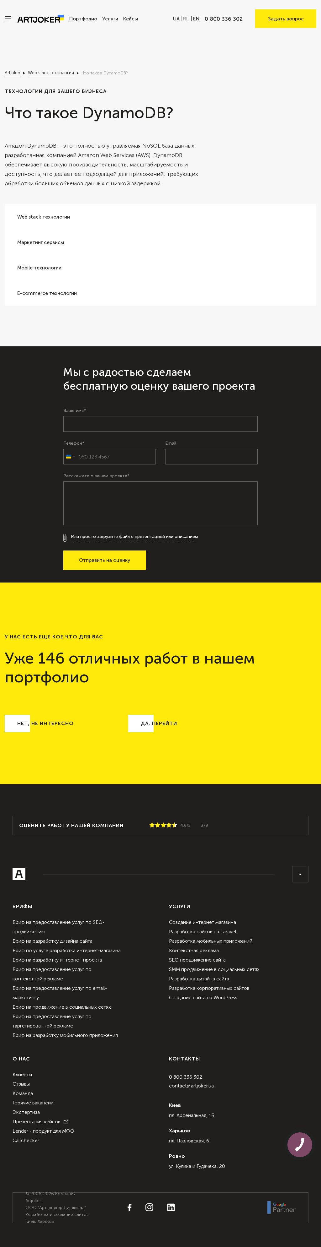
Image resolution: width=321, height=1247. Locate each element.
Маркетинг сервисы (40, 242)
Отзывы (21, 1084)
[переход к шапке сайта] (300, 874)
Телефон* (73, 443)
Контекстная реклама (194, 950)
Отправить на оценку (104, 560)
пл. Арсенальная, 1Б (191, 1115)
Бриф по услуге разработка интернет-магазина (67, 950)
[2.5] (162, 825)
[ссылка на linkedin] (165, 1207)
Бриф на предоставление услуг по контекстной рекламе (52, 974)
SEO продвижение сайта (197, 960)
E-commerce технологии (47, 293)
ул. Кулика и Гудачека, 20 (197, 1166)
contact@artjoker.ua (191, 1086)
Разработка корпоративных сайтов (209, 988)
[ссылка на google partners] (281, 1208)
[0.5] (150, 825)
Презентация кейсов (37, 1122)
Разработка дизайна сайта (199, 979)
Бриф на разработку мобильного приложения (65, 1035)
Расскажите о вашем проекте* (96, 476)
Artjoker (12, 72)
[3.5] (167, 825)
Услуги (110, 18)
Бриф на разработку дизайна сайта (52, 941)
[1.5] (156, 825)
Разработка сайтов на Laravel (202, 932)
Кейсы (130, 18)
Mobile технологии (39, 268)
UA (176, 18)
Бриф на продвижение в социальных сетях (62, 1007)
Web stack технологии (51, 72)
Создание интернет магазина (202, 922)
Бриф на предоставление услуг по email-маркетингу (60, 992)
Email (170, 443)
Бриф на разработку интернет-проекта (57, 960)
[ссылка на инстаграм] (143, 1207)
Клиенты (22, 1074)
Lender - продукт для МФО (43, 1131)
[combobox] (70, 456)
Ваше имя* (74, 411)
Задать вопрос (286, 19)
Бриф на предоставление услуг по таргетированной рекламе (52, 1021)
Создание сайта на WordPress (203, 997)
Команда (23, 1093)
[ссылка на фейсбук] (130, 1208)
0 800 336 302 (185, 1077)
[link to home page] (40, 18)
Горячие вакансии (33, 1103)
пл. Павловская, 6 (189, 1141)
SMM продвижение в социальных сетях (214, 969)
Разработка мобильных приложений (210, 941)
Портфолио (83, 18)
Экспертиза (26, 1112)
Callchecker (26, 1140)
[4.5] (173, 825)
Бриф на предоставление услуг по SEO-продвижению (59, 927)
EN (196, 18)
